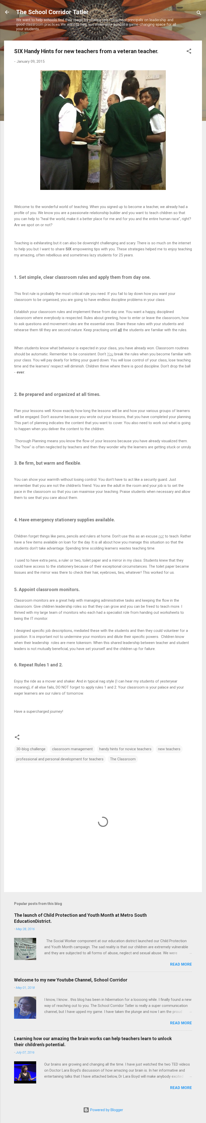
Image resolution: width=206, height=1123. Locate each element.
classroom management (72, 749)
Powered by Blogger (106, 1110)
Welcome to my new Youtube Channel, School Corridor (70, 979)
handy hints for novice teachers (125, 749)
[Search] (199, 13)
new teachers (169, 749)
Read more (181, 964)
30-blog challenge (30, 749)
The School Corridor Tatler (52, 12)
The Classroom (123, 759)
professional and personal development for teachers (60, 759)
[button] (189, 52)
